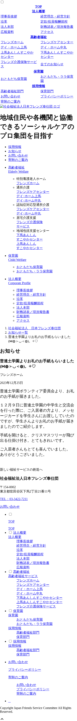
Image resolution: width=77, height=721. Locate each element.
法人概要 (38, 11)
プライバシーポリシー (56, 96)
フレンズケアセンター (56, 42)
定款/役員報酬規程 (54, 21)
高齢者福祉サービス (23, 576)
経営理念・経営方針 (55, 16)
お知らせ (14, 151)
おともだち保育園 (14, 79)
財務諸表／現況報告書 (56, 26)
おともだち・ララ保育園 (34, 271)
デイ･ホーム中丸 (28, 200)
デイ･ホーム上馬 (28, 196)
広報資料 (7, 32)
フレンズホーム (12, 42)
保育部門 (47, 91)
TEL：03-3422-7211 (14, 499)
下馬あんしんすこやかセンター (39, 597)
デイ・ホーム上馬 (14, 47)
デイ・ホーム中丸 (53, 47)
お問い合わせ (10, 96)
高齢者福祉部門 (12, 91)
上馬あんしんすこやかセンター (39, 602)
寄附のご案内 (10, 101)
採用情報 (38, 86)
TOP (38, 6)
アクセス (47, 32)
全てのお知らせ (51, 64)
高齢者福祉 (38, 37)
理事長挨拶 (9, 16)
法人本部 (7, 26)
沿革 (4, 21)
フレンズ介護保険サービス (36, 606)
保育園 (39, 71)
